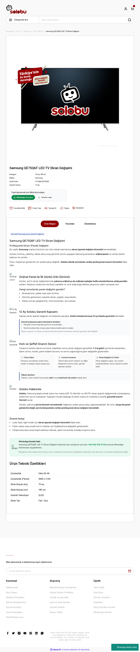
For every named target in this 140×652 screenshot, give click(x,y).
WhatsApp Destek (102, 612)
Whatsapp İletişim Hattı (127, 647)
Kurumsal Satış (13, 607)
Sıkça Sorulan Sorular (104, 607)
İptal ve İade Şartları (60, 602)
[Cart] (132, 8)
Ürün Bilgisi (50, 224)
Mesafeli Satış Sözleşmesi (63, 587)
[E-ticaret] (70, 649)
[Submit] (129, 571)
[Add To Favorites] (17, 208)
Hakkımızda (12, 587)
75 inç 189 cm (40, 174)
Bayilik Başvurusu (15, 617)
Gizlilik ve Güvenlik (59, 597)
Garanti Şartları (57, 607)
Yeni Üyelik (99, 587)
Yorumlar (70, 224)
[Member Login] (125, 8)
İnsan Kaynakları (14, 612)
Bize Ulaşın (11, 592)
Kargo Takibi (56, 612)
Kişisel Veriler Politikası (61, 592)
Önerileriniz (90, 224)
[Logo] (16, 9)
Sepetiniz (98, 602)
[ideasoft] (55, 649)
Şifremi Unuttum (102, 597)
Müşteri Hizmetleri (15, 597)
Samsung (39, 178)
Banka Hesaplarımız (16, 602)
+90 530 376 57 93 (97, 444)
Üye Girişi (98, 592)
